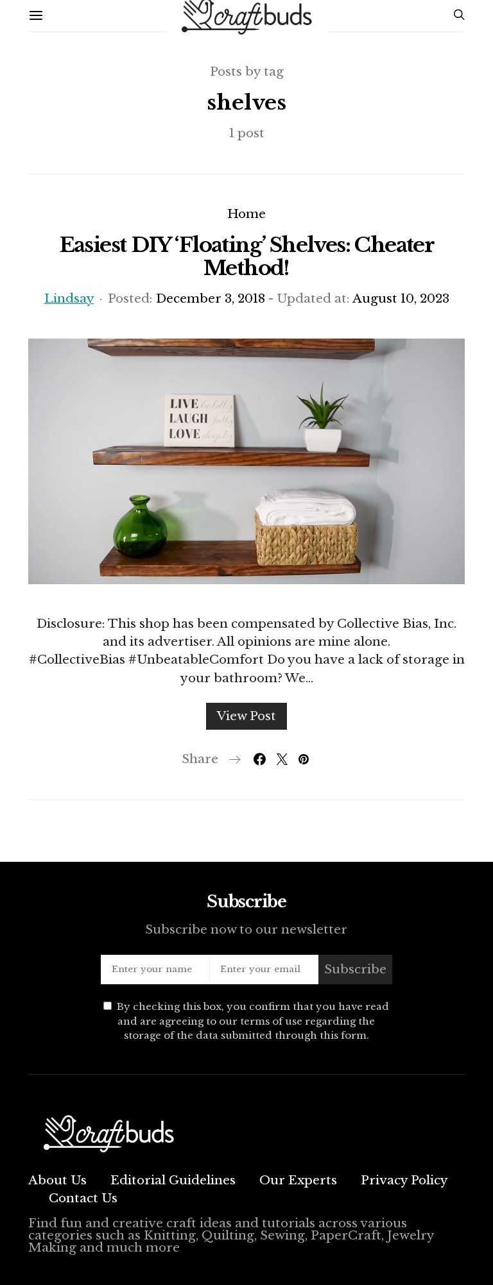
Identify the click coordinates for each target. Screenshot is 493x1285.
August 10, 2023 (400, 298)
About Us (57, 1180)
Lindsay (69, 298)
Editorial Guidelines (173, 1180)
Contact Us (83, 1198)
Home (246, 213)
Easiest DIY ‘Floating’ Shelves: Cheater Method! (247, 256)
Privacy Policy (404, 1180)
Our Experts (298, 1180)
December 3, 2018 (210, 298)
